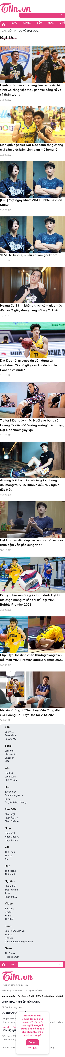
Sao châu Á (11, 735)
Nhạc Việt (10, 833)
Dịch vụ (9, 938)
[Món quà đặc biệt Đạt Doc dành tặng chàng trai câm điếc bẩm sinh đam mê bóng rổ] (32, 124)
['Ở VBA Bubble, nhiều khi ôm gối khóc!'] (32, 234)
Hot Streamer (12, 956)
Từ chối (32, 1048)
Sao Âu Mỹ (10, 739)
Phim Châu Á (12, 821)
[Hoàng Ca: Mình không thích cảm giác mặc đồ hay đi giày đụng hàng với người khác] (32, 285)
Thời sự (8, 855)
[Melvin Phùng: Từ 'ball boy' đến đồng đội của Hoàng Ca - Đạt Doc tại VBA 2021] (32, 689)
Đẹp (7, 866)
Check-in (9, 757)
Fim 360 (10, 809)
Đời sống (9, 908)
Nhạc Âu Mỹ (11, 840)
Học (51, 23)
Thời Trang (10, 870)
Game (8, 948)
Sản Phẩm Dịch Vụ (14, 930)
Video (9, 903)
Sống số (9, 934)
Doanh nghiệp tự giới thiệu (19, 941)
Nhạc (8, 828)
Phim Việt (10, 814)
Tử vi (7, 893)
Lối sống (9, 750)
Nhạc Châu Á (12, 836)
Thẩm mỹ (10, 874)
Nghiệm (10, 881)
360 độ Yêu (11, 780)
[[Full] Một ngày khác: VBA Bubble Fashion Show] (32, 179)
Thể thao (9, 919)
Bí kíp (8, 799)
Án (6, 859)
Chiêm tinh (10, 886)
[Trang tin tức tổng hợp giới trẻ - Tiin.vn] (15, 7)
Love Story (10, 776)
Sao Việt (9, 731)
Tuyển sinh (10, 791)
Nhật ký (9, 773)
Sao (14, 23)
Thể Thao (10, 852)
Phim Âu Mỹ (11, 817)
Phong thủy (11, 896)
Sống (27, 23)
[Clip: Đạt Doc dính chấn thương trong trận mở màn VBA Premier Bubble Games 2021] (32, 634)
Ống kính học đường (16, 802)
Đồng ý (32, 1042)
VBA (7, 761)
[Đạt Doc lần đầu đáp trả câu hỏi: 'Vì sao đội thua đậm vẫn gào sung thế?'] (32, 519)
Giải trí (8, 912)
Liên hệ (5, 1027)
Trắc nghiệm (11, 889)
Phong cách (11, 754)
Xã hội (8, 915)
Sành (8, 926)
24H (7, 847)
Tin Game (10, 953)
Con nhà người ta (14, 795)
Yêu (39, 23)
